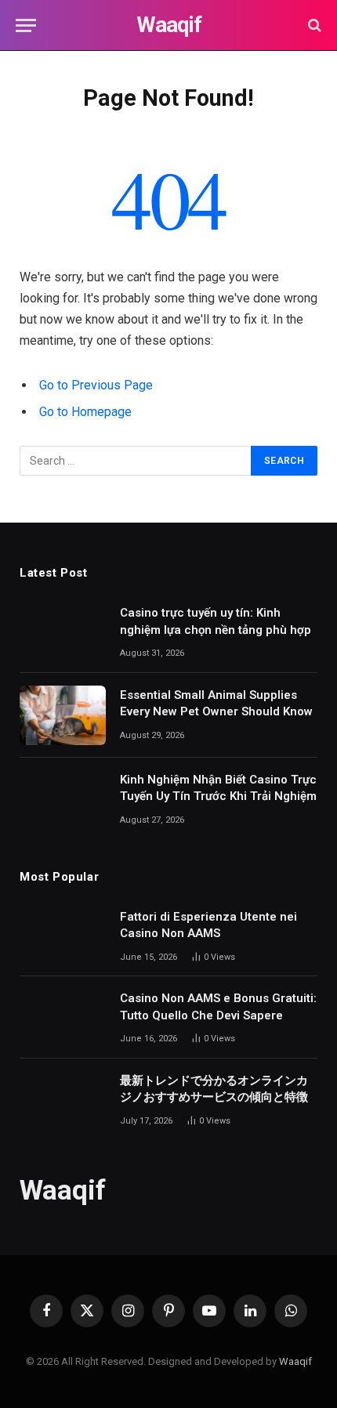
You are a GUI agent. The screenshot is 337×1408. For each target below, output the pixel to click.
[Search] (313, 25)
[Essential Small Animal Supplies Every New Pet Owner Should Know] (63, 715)
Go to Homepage (85, 411)
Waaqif (295, 1361)
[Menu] (26, 25)
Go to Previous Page (96, 385)
